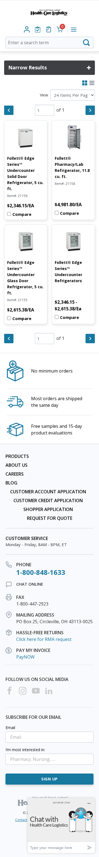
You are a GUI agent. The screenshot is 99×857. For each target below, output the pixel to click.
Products (17, 456)
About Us (17, 465)
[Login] (37, 30)
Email (10, 727)
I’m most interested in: (25, 749)
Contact (21, 819)
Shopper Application (48, 509)
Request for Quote (49, 518)
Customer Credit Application (48, 500)
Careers (15, 474)
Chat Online (29, 584)
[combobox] (50, 42)
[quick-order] (48, 30)
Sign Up (49, 779)
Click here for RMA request (44, 639)
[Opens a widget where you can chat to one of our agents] (61, 825)
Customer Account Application (48, 492)
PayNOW (25, 657)
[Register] (26, 30)
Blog (11, 483)
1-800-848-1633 (40, 572)
